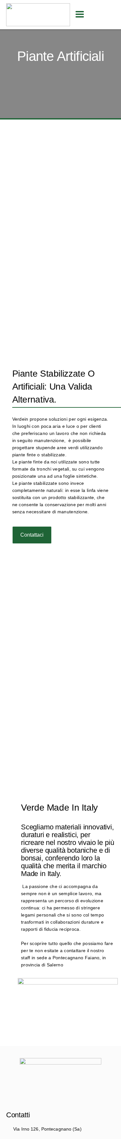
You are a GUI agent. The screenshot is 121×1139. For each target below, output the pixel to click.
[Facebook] (60, 1098)
